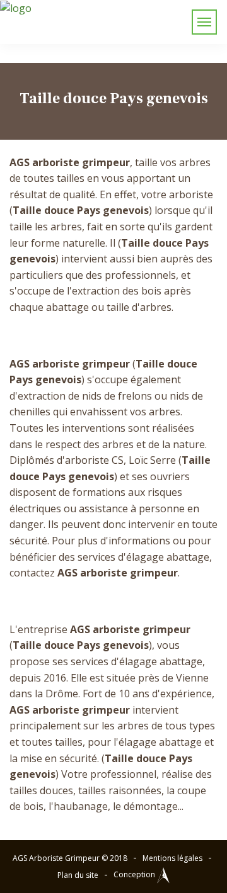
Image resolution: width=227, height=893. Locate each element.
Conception (135, 874)
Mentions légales (172, 858)
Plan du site (77, 875)
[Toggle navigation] (204, 22)
